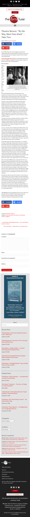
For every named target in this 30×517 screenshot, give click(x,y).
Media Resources (6, 476)
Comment (4, 236)
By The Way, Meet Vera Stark (7, 58)
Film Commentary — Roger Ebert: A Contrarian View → (16, 226)
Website (3, 263)
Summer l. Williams (5, 216)
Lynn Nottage (22, 215)
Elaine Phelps (5, 451)
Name (3, 252)
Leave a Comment (12, 40)
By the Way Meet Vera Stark (11, 215)
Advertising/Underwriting (8, 472)
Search (15, 322)
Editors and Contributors (7, 478)
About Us (4, 470)
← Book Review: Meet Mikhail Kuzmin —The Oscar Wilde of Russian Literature (14, 223)
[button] (15, 9)
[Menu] (15, 25)
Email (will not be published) (8, 258)
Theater (12, 213)
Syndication (4, 474)
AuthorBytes (16, 514)
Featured (8, 213)
